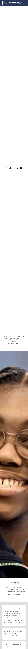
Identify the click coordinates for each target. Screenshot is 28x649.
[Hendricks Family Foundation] (11, 3)
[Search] (20, 3)
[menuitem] (20, 3)
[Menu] (24, 3)
